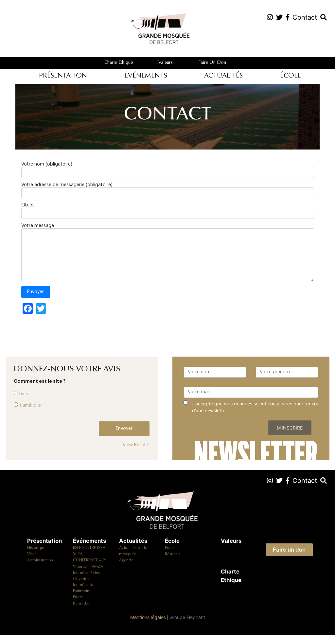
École (290, 76)
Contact (304, 481)
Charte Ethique (118, 63)
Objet (27, 205)
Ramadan (82, 604)
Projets (170, 548)
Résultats (172, 554)
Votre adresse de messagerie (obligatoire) (67, 185)
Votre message (37, 225)
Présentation (63, 76)
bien (23, 394)
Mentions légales (148, 617)
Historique (36, 548)
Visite (32, 554)
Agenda (126, 560)
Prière (78, 597)
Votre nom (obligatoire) (46, 164)
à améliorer (30, 405)
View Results (136, 445)
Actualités (223, 76)
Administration (40, 560)
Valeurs (165, 63)
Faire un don (212, 63)
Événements (145, 76)
